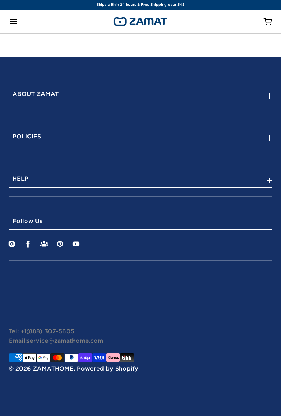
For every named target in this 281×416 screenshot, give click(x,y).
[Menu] (13, 21)
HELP (20, 178)
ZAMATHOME (53, 368)
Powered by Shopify (107, 368)
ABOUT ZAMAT (35, 93)
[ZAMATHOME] (140, 21)
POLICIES (26, 136)
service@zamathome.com (65, 340)
